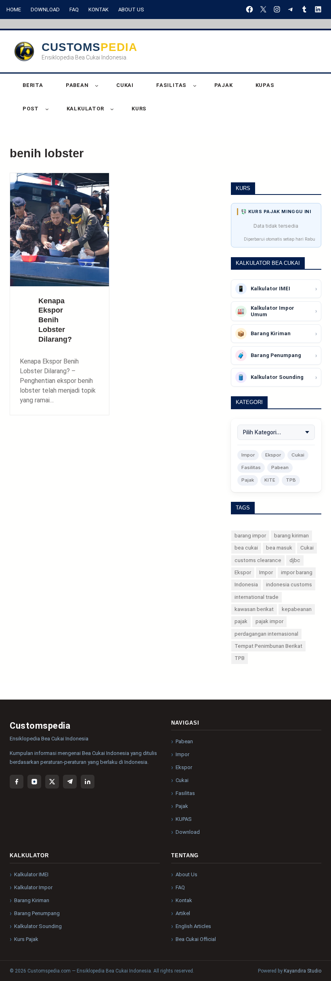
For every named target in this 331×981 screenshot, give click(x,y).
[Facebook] (16, 782)
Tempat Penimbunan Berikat (268, 646)
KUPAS (184, 819)
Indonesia (246, 584)
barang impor (250, 536)
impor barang (296, 572)
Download (45, 9)
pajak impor (269, 621)
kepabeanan (297, 609)
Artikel (183, 913)
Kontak (98, 9)
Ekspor (273, 455)
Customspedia (89, 47)
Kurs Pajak (26, 939)
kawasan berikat (254, 609)
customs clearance (258, 560)
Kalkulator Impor (33, 887)
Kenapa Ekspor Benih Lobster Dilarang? (55, 319)
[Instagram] (34, 782)
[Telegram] (70, 782)
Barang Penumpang (37, 913)
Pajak (247, 480)
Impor (248, 455)
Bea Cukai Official (196, 939)
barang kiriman (291, 536)
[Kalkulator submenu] (112, 109)
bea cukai (246, 548)
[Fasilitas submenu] (195, 85)
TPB (291, 480)
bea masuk (279, 548)
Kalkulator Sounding (38, 926)
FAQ (74, 9)
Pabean (280, 467)
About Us (131, 9)
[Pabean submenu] (96, 85)
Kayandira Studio (302, 971)
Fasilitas (251, 467)
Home (13, 9)
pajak (241, 621)
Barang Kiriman (31, 900)
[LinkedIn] (87, 782)
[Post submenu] (47, 109)
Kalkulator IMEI (31, 874)
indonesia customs (289, 584)
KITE (269, 480)
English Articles (193, 926)
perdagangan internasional (266, 634)
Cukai (297, 455)
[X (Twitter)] (52, 782)
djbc (294, 560)
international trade (257, 597)
